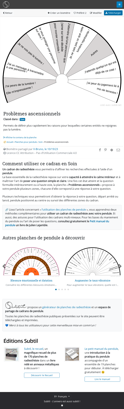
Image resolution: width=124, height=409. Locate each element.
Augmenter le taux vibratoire (92, 280)
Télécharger (114, 12)
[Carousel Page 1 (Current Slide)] (56, 289)
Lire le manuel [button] (102, 379)
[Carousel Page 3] (62, 289)
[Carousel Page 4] (65, 289)
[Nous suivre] (62, 405)
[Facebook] (100, 150)
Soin (22, 119)
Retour (8, 12)
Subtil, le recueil (33, 349)
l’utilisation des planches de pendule (64, 209)
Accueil (9, 141)
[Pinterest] (105, 150)
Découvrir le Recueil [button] (42, 375)
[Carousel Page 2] (59, 289)
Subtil (47, 401)
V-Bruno (38, 149)
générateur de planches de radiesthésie (66, 307)
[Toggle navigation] (119, 4)
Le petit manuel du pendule (101, 349)
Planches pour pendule (26, 141)
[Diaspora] (111, 150)
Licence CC (41, 153)
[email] (118, 150)
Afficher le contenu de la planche (20, 137)
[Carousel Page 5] (68, 289)
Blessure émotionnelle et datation (31, 280)
